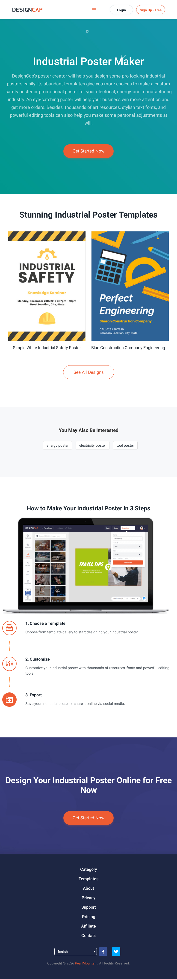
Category (88, 869)
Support (88, 907)
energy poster (57, 445)
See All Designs (89, 372)
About (88, 888)
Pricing (88, 916)
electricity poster (92, 445)
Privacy (88, 897)
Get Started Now (88, 151)
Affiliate (88, 926)
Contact (88, 935)
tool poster (125, 445)
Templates (88, 878)
